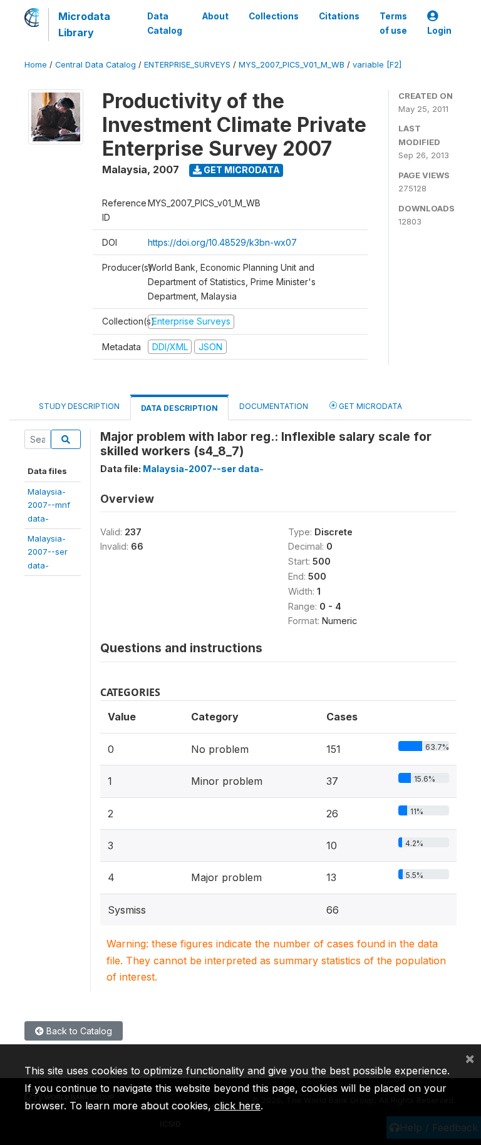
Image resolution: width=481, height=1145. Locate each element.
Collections (274, 16)
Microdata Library (84, 24)
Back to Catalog (78, 1031)
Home (35, 64)
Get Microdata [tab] (369, 406)
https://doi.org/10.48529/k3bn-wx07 (222, 242)
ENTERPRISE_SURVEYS (187, 64)
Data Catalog (164, 23)
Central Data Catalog (95, 64)
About (215, 16)
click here (237, 1105)
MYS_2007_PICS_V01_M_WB (291, 64)
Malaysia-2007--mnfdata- (49, 505)
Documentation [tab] (273, 406)
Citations (339, 16)
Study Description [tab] (79, 406)
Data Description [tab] (179, 408)
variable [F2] (377, 64)
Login (439, 31)
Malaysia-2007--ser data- (203, 468)
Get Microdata (241, 169)
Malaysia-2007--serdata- (48, 551)
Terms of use (393, 23)
